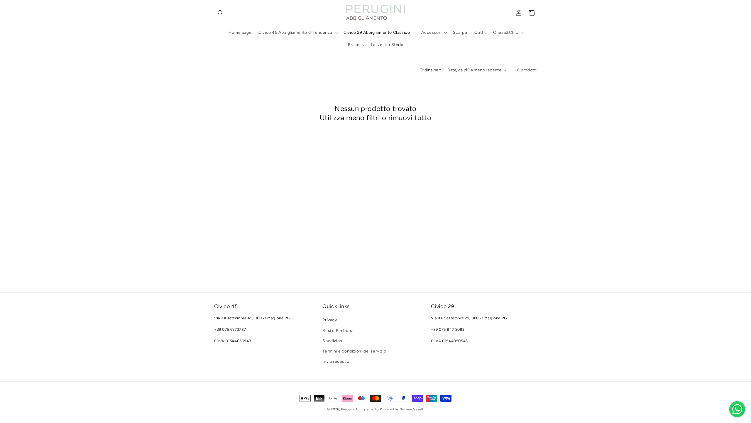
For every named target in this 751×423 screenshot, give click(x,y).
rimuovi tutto (410, 117)
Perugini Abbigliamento (360, 409)
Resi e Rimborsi (337, 330)
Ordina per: (430, 70)
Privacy (329, 320)
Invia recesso (335, 361)
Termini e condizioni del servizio (354, 351)
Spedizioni (332, 340)
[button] (220, 12)
